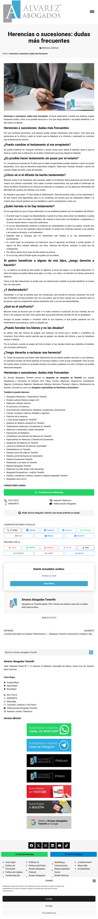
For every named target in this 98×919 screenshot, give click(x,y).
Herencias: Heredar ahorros (18, 403)
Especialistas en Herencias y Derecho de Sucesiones (29, 439)
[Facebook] (31, 845)
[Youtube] (59, 845)
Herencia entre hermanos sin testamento (24, 456)
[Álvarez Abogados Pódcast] (49, 760)
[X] (38, 845)
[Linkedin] (52, 845)
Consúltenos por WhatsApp (50, 492)
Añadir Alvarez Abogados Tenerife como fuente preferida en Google (51, 513)
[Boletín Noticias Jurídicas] (49, 806)
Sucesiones (73, 387)
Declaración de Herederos (17, 433)
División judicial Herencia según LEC (22, 400)
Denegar (49, 906)
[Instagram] (45, 845)
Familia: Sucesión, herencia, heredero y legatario (28, 413)
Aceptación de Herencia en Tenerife (22, 443)
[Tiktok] (66, 845)
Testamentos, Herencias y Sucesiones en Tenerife (28, 426)
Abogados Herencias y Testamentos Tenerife (26, 396)
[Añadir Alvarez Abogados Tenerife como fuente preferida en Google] (49, 822)
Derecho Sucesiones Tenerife (19, 459)
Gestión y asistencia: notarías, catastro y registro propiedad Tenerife (36, 475)
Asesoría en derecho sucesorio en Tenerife (25, 423)
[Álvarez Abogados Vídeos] (49, 776)
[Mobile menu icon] (92, 11)
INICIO (5, 54)
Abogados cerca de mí (16, 479)
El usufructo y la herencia (17, 406)
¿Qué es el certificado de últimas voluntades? (26, 446)
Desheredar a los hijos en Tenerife (21, 462)
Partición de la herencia (16, 416)
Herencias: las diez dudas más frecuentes (25, 469)
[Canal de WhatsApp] (49, 729)
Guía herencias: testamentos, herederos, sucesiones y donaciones (35, 410)
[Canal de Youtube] (49, 791)
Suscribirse (49, 583)
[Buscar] (91, 652)
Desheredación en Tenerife (18, 449)
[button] (94, 881)
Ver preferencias (49, 913)
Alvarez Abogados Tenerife (20, 377)
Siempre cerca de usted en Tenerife (22, 452)
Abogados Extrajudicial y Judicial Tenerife (25, 472)
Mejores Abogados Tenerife (18, 466)
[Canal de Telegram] (49, 745)
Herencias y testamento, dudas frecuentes (25, 429)
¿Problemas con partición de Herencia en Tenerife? (29, 436)
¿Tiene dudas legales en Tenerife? (21, 419)
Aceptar (49, 899)
